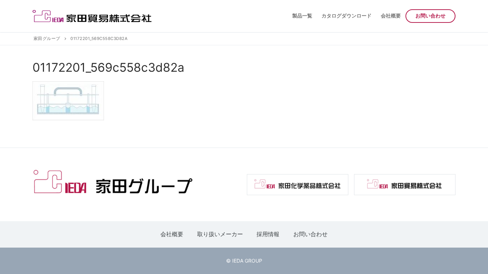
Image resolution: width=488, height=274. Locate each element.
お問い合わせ (310, 234)
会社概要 (171, 234)
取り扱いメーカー (220, 234)
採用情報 (268, 234)
